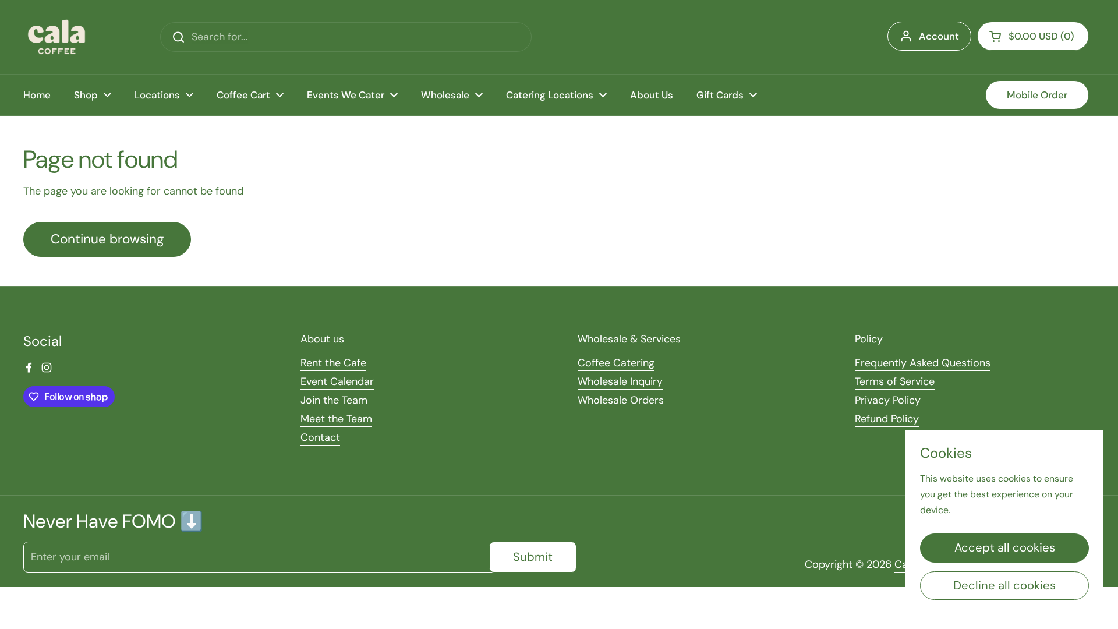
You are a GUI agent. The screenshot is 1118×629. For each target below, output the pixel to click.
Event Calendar (337, 381)
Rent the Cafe (333, 363)
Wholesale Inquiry (620, 381)
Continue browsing (107, 239)
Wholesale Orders (621, 400)
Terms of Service (895, 381)
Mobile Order (1037, 95)
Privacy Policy (888, 400)
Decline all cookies (1004, 585)
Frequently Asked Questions (922, 363)
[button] (1033, 36)
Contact (320, 437)
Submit (533, 556)
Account (939, 36)
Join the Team (333, 400)
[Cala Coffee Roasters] (56, 37)
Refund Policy (887, 419)
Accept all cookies (1004, 547)
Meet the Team (336, 419)
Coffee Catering (616, 363)
